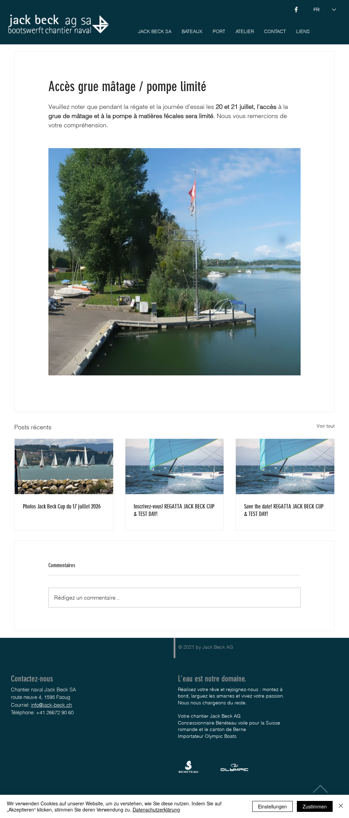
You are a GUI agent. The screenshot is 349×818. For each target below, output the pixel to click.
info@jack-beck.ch (51, 705)
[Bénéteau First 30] (174, 466)
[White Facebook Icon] (296, 9)
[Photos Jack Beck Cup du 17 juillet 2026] (64, 466)
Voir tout (326, 426)
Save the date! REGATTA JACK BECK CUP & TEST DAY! (283, 510)
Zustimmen (315, 806)
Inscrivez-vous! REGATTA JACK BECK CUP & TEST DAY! (174, 510)
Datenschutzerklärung (156, 809)
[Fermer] (341, 806)
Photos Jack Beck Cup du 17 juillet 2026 (62, 506)
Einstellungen (272, 806)
